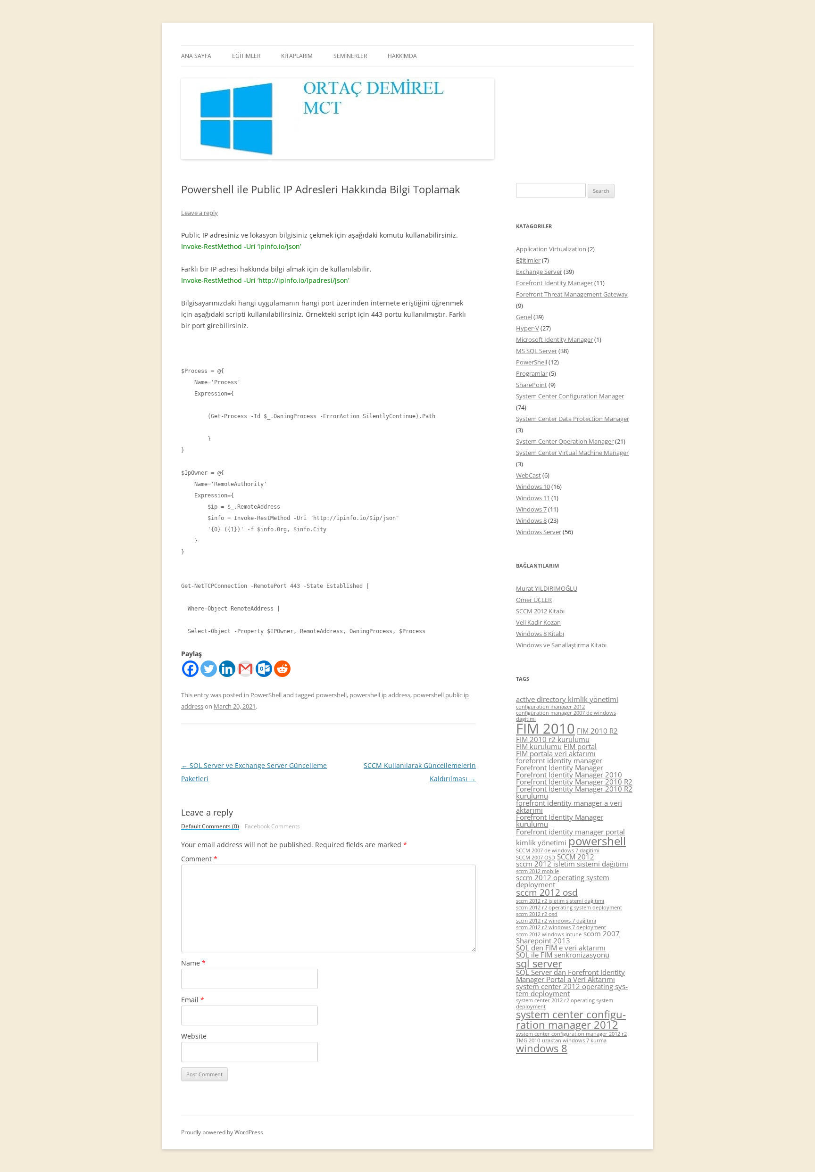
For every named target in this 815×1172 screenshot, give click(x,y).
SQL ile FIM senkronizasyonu (562, 954)
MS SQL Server (536, 351)
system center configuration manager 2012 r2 (571, 1034)
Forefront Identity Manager (554, 283)
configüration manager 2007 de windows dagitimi (566, 716)
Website (194, 1036)
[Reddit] (282, 668)
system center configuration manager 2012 (571, 1019)
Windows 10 (533, 486)
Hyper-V (527, 328)
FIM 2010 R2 (597, 730)
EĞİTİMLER (246, 56)
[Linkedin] (227, 668)
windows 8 (541, 1048)
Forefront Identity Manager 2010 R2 (574, 781)
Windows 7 (531, 509)
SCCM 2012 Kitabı (540, 611)
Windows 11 (533, 498)
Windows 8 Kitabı (540, 633)
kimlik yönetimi (541, 842)
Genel (524, 317)
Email (192, 999)
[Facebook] (190, 668)
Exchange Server (539, 271)
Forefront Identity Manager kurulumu (559, 820)
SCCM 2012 (575, 856)
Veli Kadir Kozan (538, 622)
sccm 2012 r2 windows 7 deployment (561, 927)
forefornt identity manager (559, 760)
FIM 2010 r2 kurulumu (553, 739)
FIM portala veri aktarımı (556, 753)
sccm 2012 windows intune (549, 934)
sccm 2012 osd (547, 892)
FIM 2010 (545, 728)
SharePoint (531, 384)
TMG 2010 (528, 1040)
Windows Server (538, 532)
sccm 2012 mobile (537, 871)
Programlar (532, 373)
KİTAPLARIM (297, 56)
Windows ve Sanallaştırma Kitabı (561, 645)
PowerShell (266, 695)
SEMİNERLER (350, 56)
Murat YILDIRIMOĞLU (546, 588)
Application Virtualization (551, 249)
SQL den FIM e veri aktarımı (561, 947)
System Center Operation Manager (565, 441)
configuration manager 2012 (550, 706)
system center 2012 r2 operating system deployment (564, 1003)
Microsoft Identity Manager (554, 339)
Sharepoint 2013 (543, 940)
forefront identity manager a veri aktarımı (569, 806)
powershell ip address (379, 695)
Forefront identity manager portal (570, 831)
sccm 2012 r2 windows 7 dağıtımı (556, 920)
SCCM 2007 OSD (535, 857)
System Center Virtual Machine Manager (572, 452)
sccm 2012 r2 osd (536, 914)
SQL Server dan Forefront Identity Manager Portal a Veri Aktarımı (570, 975)
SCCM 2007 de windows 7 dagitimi (557, 850)
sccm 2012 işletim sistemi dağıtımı (572, 863)
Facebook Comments (272, 826)
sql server (539, 963)
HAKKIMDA (402, 56)
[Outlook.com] (264, 668)
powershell (331, 695)
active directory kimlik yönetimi (567, 699)
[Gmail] (245, 668)
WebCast (528, 475)
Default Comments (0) (210, 827)
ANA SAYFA (196, 56)
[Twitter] (208, 668)
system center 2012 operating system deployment (572, 990)
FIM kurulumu (539, 746)
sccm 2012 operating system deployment (562, 881)
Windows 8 (531, 520)
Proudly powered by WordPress (222, 1132)
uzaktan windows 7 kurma (574, 1040)
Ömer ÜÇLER (534, 599)
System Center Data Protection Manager (572, 418)
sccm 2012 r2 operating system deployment (569, 907)
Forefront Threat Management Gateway (572, 294)
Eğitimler (528, 260)
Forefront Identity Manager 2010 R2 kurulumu (574, 792)
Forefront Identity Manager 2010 (569, 774)
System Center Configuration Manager (570, 396)
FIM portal (580, 746)
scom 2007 (601, 933)
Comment (199, 858)
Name (193, 962)
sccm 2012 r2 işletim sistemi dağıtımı (560, 901)
